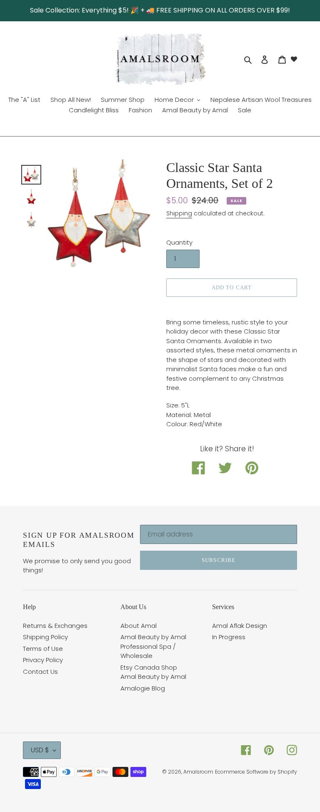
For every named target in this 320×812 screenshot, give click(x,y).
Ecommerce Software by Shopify (256, 771)
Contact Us (40, 671)
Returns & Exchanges (55, 625)
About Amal (138, 625)
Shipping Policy (45, 636)
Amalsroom (198, 771)
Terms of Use (43, 648)
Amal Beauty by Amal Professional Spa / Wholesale (153, 646)
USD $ (40, 750)
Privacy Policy (43, 659)
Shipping (179, 213)
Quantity (179, 242)
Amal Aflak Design (239, 625)
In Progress (228, 636)
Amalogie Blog (142, 688)
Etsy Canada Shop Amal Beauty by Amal (153, 672)
